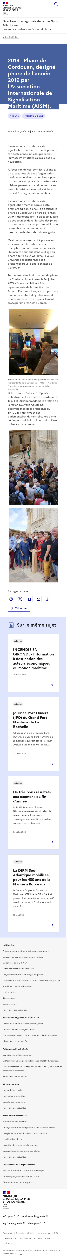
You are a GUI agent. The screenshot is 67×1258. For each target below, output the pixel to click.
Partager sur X (20, 599)
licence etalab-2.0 (11, 1253)
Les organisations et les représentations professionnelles (29, 1127)
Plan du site (8, 1233)
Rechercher (56, 4)
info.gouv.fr (9, 1216)
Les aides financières (12, 1139)
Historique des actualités (14, 1156)
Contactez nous (10, 1004)
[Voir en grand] (33, 342)
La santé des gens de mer (14, 1102)
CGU (56, 1233)
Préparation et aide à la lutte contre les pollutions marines (30, 1035)
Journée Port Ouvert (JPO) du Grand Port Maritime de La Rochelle (30, 719)
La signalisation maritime (14, 1096)
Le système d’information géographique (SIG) (24, 974)
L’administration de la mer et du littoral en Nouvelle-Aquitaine (31, 980)
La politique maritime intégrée (17, 1055)
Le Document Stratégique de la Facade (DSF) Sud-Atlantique (31, 1060)
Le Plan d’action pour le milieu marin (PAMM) (23, 1023)
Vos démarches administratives (17, 986)
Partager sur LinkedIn (29, 599)
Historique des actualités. (14, 1107)
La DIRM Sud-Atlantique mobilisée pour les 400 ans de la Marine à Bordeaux (31, 877)
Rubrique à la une (33, 116)
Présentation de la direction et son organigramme (26, 951)
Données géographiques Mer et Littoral (21, 1176)
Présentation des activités (15, 1121)
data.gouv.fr (35, 1223)
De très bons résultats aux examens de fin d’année (32, 796)
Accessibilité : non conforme (18, 1238)
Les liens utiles (9, 992)
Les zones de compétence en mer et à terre (23, 957)
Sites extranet (9, 998)
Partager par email (38, 599)
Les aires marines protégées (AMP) (18, 1029)
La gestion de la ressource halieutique (20, 1145)
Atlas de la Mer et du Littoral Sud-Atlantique (23, 1170)
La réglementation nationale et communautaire (25, 1133)
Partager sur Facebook (11, 599)
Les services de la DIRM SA (15, 962)
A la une (14, 116)
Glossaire (20, 1233)
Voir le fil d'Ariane (11, 37)
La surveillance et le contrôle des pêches (21, 1151)
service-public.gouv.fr (33, 1216)
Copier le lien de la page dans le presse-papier (47, 599)
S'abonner (21, 608)
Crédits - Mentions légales (39, 1233)
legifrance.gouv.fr (12, 1223)
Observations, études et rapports (18, 1182)
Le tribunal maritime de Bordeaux (18, 968)
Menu (62, 4)
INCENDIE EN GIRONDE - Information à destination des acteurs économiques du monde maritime (33, 659)
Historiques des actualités (15, 1009)
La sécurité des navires (13, 1090)
